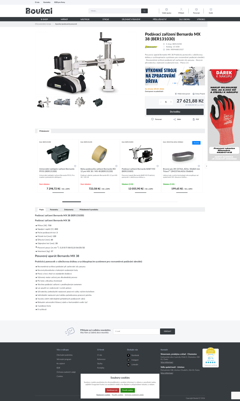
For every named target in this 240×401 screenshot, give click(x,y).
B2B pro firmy (59, 2)
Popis (41, 210)
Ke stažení (61, 364)
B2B (58, 368)
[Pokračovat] (206, 166)
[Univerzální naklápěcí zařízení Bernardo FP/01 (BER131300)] (58, 154)
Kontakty (46, 2)
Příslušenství (44, 131)
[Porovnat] (75, 166)
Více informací (167, 362)
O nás (37, 2)
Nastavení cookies (103, 395)
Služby (99, 364)
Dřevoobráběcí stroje (43, 24)
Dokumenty (68, 210)
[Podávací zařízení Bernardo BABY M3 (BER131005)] (141, 154)
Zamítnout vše (112, 390)
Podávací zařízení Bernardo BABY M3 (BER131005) (138, 170)
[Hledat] (144, 11)
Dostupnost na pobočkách (154, 91)
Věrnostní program (64, 359)
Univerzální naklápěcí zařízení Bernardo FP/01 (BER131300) (56, 170)
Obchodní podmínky (65, 355)
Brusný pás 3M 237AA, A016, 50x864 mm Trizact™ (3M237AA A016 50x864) (181, 170)
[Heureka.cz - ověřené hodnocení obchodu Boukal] (210, 367)
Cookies (60, 376)
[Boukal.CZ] (39, 11)
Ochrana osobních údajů (66, 372)
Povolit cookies (127, 390)
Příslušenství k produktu (89, 210)
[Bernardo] (151, 47)
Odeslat (167, 331)
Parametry (54, 210)
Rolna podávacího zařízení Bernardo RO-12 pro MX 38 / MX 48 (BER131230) (98, 170)
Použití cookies (117, 395)
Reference (101, 359)
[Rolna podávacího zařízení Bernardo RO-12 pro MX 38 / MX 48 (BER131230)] (99, 154)
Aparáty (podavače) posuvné (66, 24)
